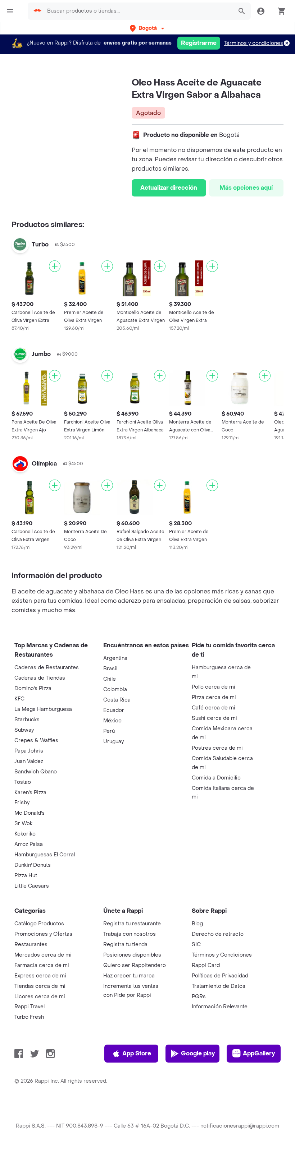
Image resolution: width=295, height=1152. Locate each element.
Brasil (110, 668)
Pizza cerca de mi (214, 697)
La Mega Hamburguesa (43, 709)
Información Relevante (220, 1006)
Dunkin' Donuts (32, 865)
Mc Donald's (29, 813)
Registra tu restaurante (132, 923)
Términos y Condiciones (222, 955)
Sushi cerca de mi (214, 718)
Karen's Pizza (30, 792)
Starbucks (27, 719)
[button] (147, 28)
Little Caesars (31, 886)
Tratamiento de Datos (218, 986)
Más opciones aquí (246, 187)
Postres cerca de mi (217, 748)
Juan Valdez (28, 761)
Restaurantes (30, 944)
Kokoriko (25, 834)
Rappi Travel (29, 1006)
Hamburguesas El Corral (44, 854)
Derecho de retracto (218, 934)
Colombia (115, 689)
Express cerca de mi (40, 975)
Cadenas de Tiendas (39, 678)
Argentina (115, 658)
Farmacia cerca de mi (41, 965)
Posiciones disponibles (132, 955)
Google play (198, 1053)
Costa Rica (117, 700)
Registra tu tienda (125, 944)
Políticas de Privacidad (220, 975)
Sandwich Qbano (35, 771)
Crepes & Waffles (36, 740)
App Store (136, 1053)
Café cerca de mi (213, 707)
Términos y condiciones (253, 43)
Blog (197, 923)
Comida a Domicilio (216, 777)
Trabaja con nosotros (129, 934)
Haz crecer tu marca (129, 975)
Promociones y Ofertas (43, 934)
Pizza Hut (25, 875)
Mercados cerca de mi (43, 955)
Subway (24, 730)
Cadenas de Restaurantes (46, 667)
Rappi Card (206, 965)
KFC (19, 698)
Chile (109, 679)
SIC (196, 944)
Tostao (22, 782)
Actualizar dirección (168, 187)
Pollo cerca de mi (213, 687)
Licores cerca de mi (39, 996)
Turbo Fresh (29, 1017)
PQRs (199, 996)
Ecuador (113, 710)
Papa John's (28, 751)
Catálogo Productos (39, 923)
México (112, 720)
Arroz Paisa (28, 844)
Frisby (22, 802)
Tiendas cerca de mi (39, 986)
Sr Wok (23, 823)
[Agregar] (54, 266)
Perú (109, 731)
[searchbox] (138, 11)
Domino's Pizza (32, 688)
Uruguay (113, 741)
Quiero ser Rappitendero (134, 965)
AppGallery (259, 1053)
